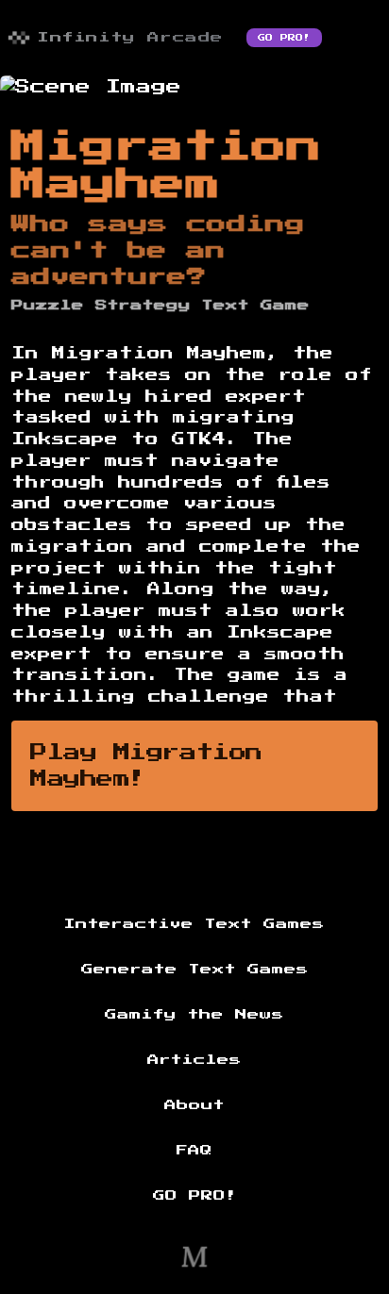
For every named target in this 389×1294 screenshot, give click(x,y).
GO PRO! (284, 37)
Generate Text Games (195, 969)
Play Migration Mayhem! (146, 766)
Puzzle (47, 305)
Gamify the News (194, 1014)
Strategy (143, 305)
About (194, 1105)
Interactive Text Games (194, 924)
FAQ (194, 1150)
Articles (194, 1060)
